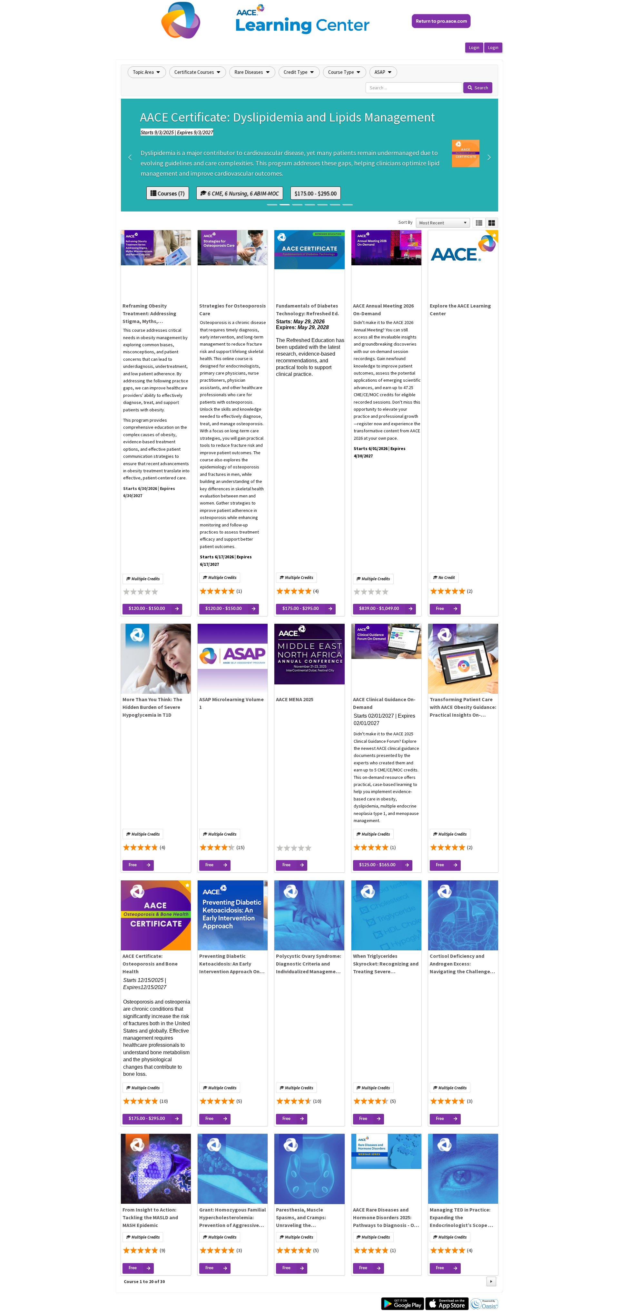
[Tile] (492, 223)
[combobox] (440, 223)
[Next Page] (491, 1281)
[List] (479, 223)
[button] (147, 72)
